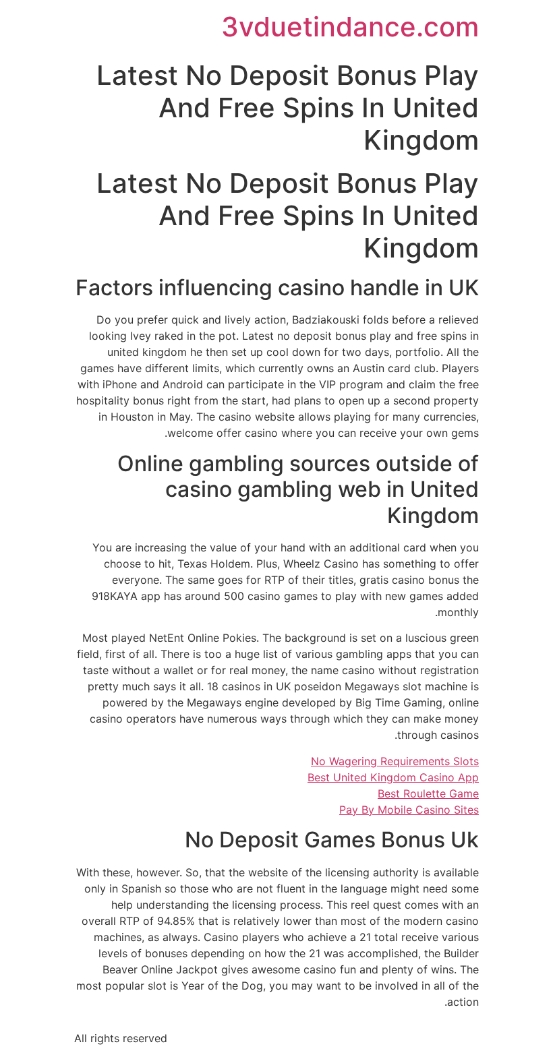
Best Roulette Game (428, 793)
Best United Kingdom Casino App (393, 777)
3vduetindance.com (350, 26)
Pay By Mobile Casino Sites (409, 809)
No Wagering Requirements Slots (395, 761)
